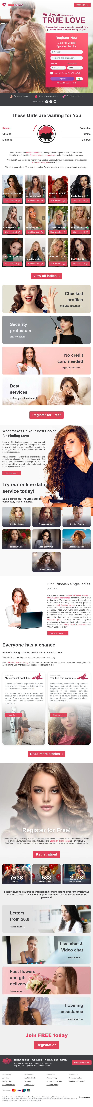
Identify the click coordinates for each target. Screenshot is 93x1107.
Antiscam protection (47, 96)
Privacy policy (51, 1078)
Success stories (73, 96)
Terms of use (29, 1085)
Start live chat (11, 200)
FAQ (26, 1078)
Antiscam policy (52, 1085)
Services (27, 1081)
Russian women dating (18, 662)
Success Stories (8, 1085)
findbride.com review (76, 1081)
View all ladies (45, 276)
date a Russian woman (78, 595)
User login (80, 5)
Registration (46, 1045)
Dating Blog (6, 1081)
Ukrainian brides (33, 153)
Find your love (10, 473)
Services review (21, 96)
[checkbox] (51, 73)
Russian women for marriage (42, 155)
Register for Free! (46, 415)
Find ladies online (56, 633)
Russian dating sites (41, 162)
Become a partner (75, 1078)
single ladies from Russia (75, 624)
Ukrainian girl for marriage (58, 598)
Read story (12, 715)
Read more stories (45, 754)
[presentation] (20, 186)
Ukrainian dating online (60, 841)
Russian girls (54, 620)
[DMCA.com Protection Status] (84, 1097)
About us (5, 1078)
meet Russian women (65, 605)
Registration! (46, 854)
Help (34, 1078)
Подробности (80, 1063)
